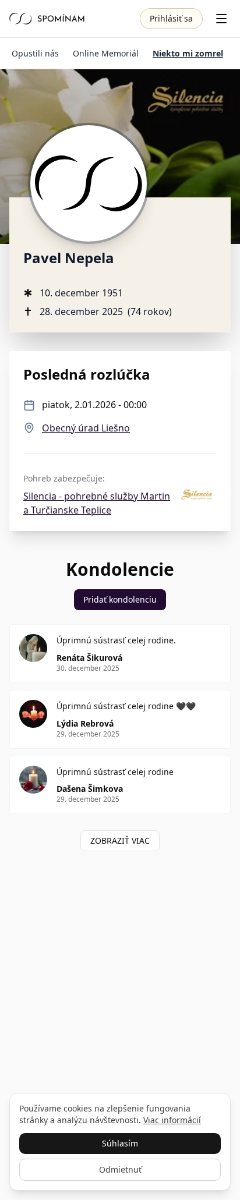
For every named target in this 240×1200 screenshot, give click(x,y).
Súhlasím (120, 1143)
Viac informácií (172, 1119)
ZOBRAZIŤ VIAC (120, 840)
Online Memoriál (106, 53)
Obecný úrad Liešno (86, 428)
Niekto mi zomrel (188, 53)
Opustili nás (35, 53)
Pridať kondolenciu (120, 599)
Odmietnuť (120, 1169)
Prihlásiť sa (171, 18)
